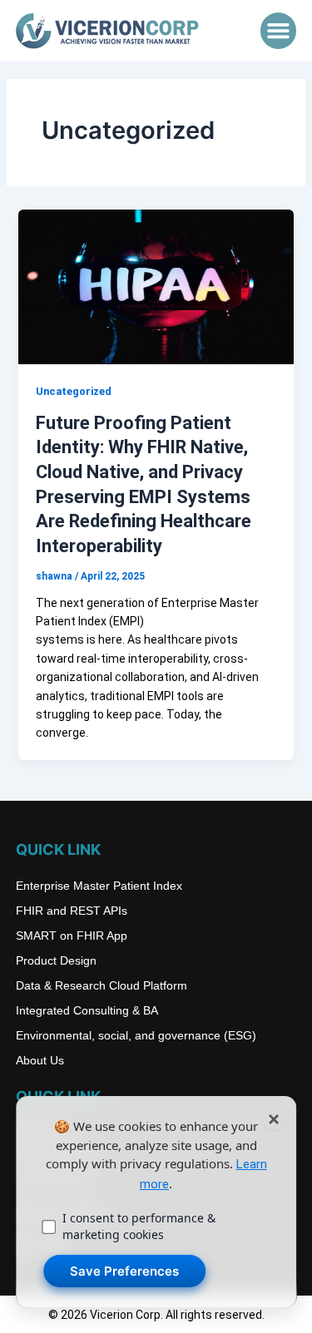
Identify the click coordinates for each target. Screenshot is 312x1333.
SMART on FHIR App (71, 935)
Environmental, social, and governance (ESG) (136, 1035)
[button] (278, 30)
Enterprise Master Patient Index (99, 885)
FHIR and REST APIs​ (71, 910)
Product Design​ (56, 960)
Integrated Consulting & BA (87, 1010)
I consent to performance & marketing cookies (138, 1226)
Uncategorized (73, 391)
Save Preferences (124, 1271)
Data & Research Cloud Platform (101, 985)
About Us (40, 1060)
